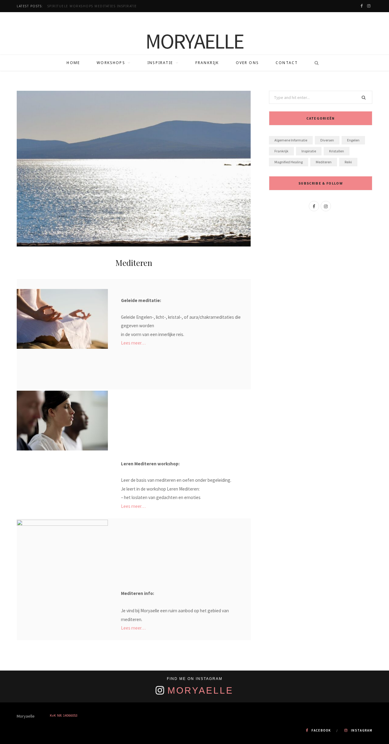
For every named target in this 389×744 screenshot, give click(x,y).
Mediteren (324, 162)
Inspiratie (160, 62)
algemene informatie (290, 140)
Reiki (348, 162)
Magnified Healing (288, 162)
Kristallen (336, 151)
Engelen (353, 140)
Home (73, 62)
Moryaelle (200, 690)
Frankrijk (207, 62)
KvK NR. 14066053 (63, 715)
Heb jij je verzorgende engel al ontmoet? (92, 6)
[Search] (314, 63)
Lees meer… (133, 343)
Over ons (247, 62)
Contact (287, 62)
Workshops (111, 62)
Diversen (327, 140)
